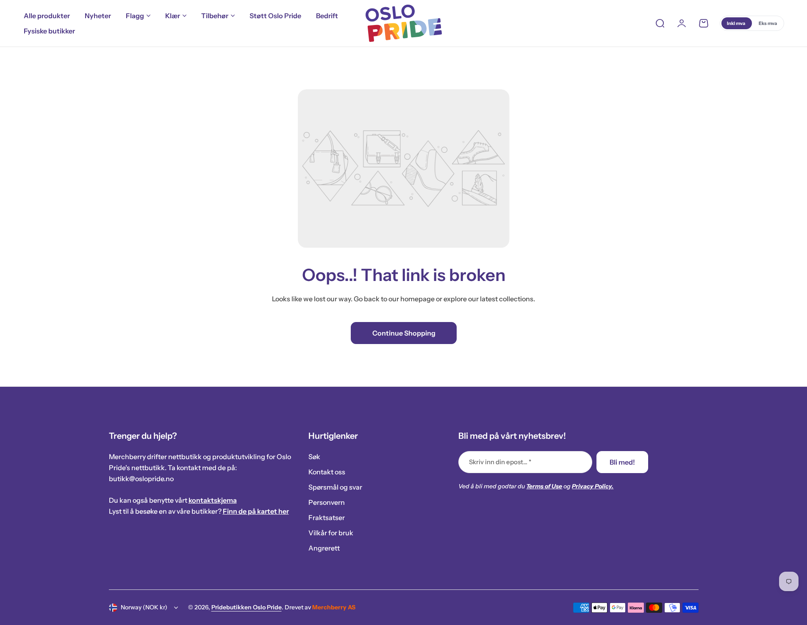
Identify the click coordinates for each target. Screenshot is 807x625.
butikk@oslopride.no (141, 478)
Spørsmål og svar (335, 487)
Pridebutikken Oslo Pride (246, 607)
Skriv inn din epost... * (500, 462)
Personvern (326, 502)
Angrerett (324, 548)
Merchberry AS (333, 607)
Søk (314, 456)
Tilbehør (214, 15)
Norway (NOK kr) (144, 607)
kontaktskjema (213, 500)
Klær (172, 15)
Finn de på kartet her (256, 511)
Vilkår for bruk (330, 533)
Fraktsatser (326, 517)
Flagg (135, 15)
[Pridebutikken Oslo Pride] (404, 23)
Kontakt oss (326, 472)
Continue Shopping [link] (403, 333)
